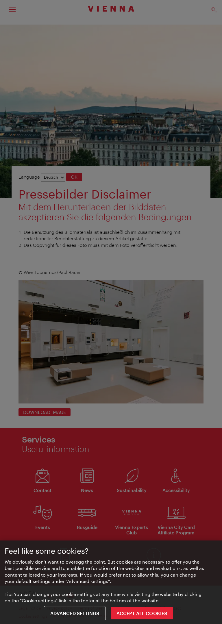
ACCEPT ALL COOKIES (141, 613)
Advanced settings (74, 613)
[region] (111, 582)
